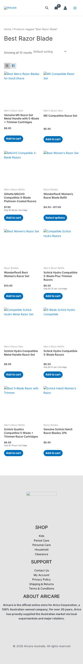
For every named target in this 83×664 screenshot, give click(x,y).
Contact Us (41, 570)
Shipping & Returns (41, 584)
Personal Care (41, 545)
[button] (47, 7)
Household (41, 549)
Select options (55, 217)
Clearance (41, 554)
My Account (41, 575)
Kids (41, 536)
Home (7, 29)
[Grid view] (7, 66)
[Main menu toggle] (75, 8)
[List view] (13, 66)
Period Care (41, 540)
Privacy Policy (41, 579)
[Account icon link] (65, 8)
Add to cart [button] (13, 138)
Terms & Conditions (41, 588)
